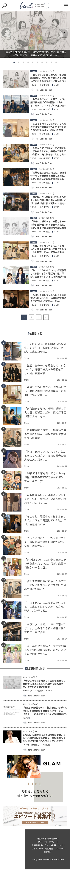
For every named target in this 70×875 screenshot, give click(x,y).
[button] (14, 62)
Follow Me (59, 848)
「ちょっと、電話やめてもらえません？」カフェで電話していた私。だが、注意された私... (45, 520)
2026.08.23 (62, 487)
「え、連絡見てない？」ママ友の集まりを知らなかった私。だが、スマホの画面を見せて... (45, 650)
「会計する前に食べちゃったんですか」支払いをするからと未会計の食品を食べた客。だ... (45, 585)
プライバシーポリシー (47, 841)
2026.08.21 (62, 401)
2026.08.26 (62, 595)
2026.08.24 (62, 423)
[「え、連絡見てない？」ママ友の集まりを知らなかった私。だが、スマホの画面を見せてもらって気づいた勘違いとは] (13, 653)
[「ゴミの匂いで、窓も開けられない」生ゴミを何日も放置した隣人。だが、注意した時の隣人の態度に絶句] (13, 351)
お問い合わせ (52, 838)
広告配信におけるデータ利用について (47, 845)
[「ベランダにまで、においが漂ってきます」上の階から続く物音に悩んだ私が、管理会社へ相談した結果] (13, 631)
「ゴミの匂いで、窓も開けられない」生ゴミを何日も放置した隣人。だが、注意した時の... (45, 347)
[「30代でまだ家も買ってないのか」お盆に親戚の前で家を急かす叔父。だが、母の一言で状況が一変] (13, 480)
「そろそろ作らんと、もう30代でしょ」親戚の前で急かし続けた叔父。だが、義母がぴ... (45, 542)
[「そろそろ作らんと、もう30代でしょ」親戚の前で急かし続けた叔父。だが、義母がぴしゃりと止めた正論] (13, 545)
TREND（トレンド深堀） (40, 85)
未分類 (26, 718)
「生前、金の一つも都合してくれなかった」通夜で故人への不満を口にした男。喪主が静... (45, 369)
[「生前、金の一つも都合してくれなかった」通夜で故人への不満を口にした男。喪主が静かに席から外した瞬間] (13, 372)
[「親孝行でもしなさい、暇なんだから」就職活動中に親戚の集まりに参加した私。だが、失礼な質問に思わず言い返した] (13, 394)
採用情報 (47, 851)
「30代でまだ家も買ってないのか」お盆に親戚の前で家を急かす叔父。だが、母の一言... (45, 477)
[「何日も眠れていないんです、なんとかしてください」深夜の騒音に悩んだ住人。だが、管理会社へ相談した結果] (13, 459)
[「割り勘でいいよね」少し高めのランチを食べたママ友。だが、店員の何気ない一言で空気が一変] (13, 567)
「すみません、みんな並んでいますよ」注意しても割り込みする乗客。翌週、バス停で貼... (45, 606)
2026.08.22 (62, 358)
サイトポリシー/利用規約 (42, 848)
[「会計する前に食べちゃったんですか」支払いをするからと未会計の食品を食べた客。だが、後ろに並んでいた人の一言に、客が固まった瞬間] (13, 588)
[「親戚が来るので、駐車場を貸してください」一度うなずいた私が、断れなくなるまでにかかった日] (13, 502)
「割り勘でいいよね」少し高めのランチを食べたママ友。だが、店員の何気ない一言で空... (45, 563)
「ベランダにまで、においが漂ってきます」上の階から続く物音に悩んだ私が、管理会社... (45, 628)
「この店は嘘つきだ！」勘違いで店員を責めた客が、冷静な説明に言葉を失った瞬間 (45, 434)
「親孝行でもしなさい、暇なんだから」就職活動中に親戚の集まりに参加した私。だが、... (45, 391)
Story (56, 85)
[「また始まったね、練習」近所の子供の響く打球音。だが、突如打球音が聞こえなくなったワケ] (13, 416)
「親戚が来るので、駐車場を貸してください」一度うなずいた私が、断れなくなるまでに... (45, 498)
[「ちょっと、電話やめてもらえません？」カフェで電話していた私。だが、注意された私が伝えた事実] (13, 524)
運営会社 (40, 838)
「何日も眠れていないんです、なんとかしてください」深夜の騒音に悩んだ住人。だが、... (45, 455)
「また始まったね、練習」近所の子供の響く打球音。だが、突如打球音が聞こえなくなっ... (45, 412)
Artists (46, 745)
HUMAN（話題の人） (32, 745)
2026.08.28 (62, 574)
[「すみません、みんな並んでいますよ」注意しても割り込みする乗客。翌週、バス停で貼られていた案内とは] (13, 610)
